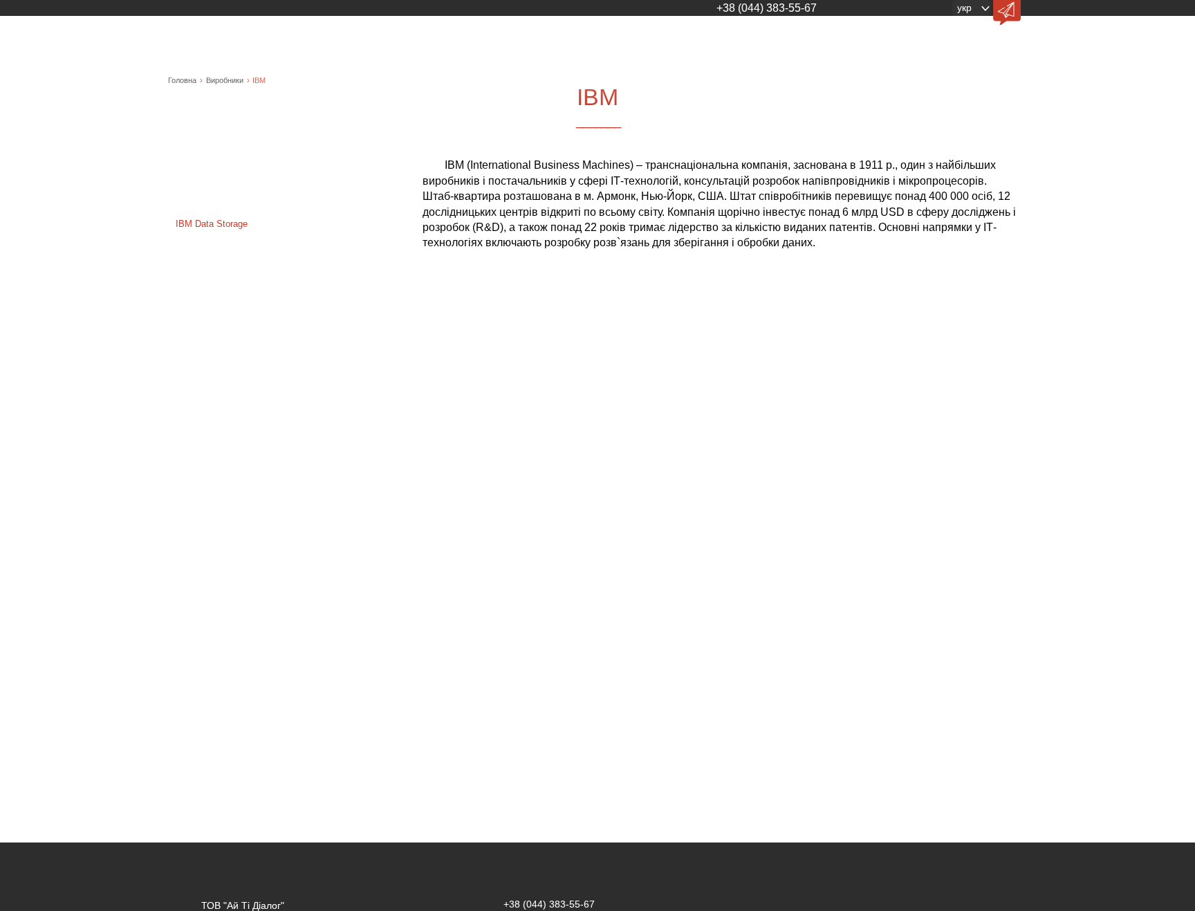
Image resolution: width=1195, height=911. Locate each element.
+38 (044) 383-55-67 (766, 8)
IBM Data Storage (212, 224)
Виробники (224, 80)
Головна (182, 80)
